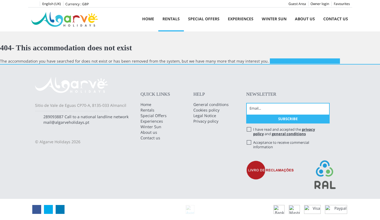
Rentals (171, 18)
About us (305, 18)
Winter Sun (274, 18)
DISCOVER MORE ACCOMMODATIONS (305, 61)
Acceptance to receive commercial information (281, 144)
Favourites (342, 3)
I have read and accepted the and (284, 131)
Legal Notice (204, 115)
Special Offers (203, 18)
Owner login (319, 3)
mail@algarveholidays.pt (66, 122)
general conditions (289, 133)
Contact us (335, 18)
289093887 (53, 116)
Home (148, 18)
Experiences (240, 18)
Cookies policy (206, 110)
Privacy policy (205, 121)
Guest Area (297, 3)
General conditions (211, 104)
